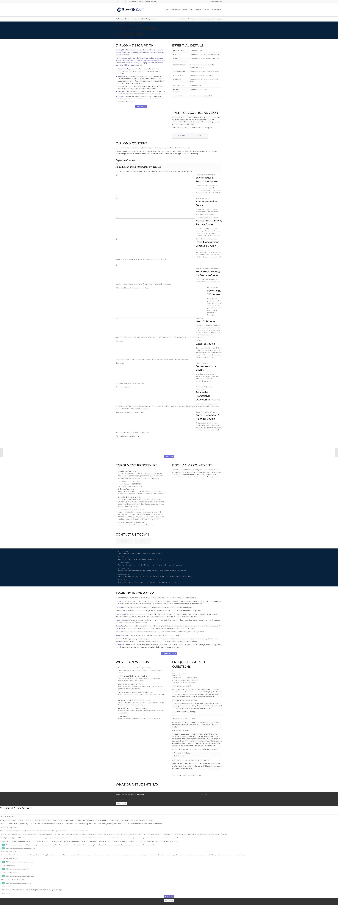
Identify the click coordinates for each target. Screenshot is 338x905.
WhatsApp (219, 1)
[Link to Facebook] (116, 1)
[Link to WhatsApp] (127, 1)
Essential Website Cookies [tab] (9, 827)
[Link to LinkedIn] (124, 1)
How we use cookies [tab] (7, 817)
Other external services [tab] (8, 851)
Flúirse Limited (130, 794)
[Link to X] (119, 1)
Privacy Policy (5, 893)
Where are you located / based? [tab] (183, 719)
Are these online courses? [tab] (181, 730)
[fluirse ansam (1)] (131, 9)
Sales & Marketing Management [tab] (127, 164)
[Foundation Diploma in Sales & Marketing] (336, 452)
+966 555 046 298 (213, 1)
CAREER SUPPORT (179, 673)
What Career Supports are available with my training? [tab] (191, 760)
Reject (171, 896)
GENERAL (175, 675)
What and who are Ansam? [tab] (181, 686)
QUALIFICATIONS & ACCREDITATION (185, 680)
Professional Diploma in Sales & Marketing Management (135, 19)
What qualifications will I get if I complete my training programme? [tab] (195, 749)
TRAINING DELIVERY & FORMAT (183, 682)
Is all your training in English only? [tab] (184, 712)
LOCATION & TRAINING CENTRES (184, 678)
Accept (118, 803)
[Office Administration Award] (1, 452)
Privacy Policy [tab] (5, 886)
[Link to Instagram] (121, 1)
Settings (124, 803)
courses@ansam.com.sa (133, 486)
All (173, 671)
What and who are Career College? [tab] (184, 700)
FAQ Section (196, 775)
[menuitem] (167, 9)
